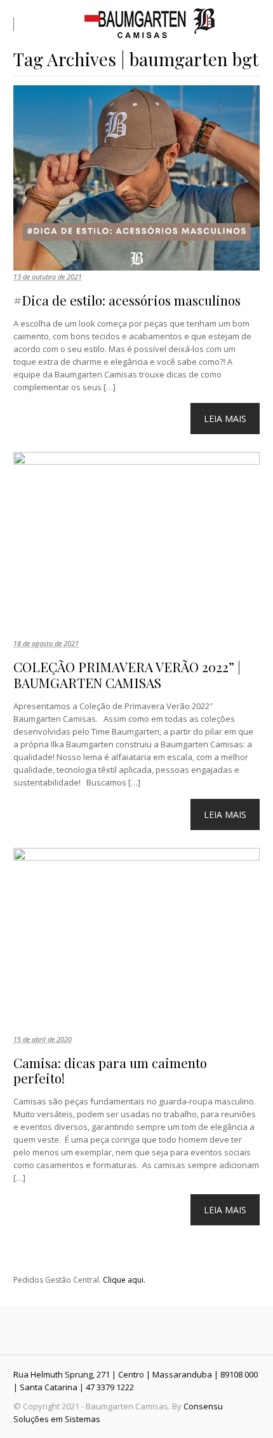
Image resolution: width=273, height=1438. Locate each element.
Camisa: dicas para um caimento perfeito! (110, 1070)
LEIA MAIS (225, 418)
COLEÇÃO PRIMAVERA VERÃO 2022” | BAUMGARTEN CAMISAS (127, 674)
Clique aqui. (124, 1279)
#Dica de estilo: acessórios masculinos (127, 300)
